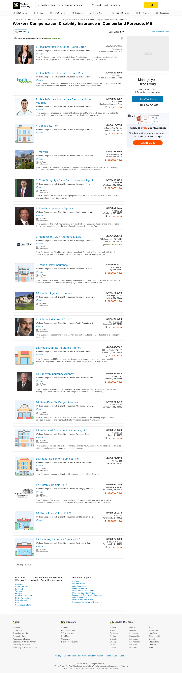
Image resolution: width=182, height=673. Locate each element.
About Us (17, 627)
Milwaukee (153, 630)
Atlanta (113, 627)
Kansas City (134, 636)
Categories (65, 639)
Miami (151, 627)
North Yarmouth (22, 598)
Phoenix (152, 645)
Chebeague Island (23, 605)
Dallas (112, 645)
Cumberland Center (23, 596)
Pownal (18, 603)
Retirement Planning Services (88, 462)
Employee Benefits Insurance (72, 19)
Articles (64, 627)
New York (153, 633)
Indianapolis (134, 633)
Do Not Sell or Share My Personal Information (83, 656)
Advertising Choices (21, 639)
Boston (113, 636)
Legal (122, 656)
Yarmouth (19, 591)
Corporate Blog (19, 636)
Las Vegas (133, 639)
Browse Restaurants (69, 642)
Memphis (133, 647)
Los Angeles (134, 642)
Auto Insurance (82, 378)
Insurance (52, 19)
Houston (132, 630)
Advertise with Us (20, 633)
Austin (112, 630)
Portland (18, 584)
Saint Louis (154, 647)
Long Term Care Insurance (84, 591)
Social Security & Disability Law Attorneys (94, 323)
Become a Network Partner (24, 642)
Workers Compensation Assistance (91, 156)
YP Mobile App (67, 633)
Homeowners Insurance (86, 212)
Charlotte (113, 639)
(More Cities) (128, 622)
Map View (22, 32)
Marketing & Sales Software (25, 647)
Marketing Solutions (21, 645)
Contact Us (17, 630)
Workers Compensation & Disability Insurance (55, 50)
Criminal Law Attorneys (95, 129)
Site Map (65, 636)
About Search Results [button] (160, 32)
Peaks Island (21, 600)
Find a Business (68, 630)
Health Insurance (79, 588)
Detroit (132, 627)
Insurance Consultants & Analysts (90, 50)
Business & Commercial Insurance (91, 543)
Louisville (133, 645)
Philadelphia (154, 642)
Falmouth (19, 589)
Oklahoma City (155, 636)
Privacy (58, 656)
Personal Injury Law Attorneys (85, 593)
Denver (113, 647)
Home (15, 19)
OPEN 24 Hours (52, 38)
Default (117, 32)
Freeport (18, 593)
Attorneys (80, 129)
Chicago (113, 642)
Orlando (152, 639)
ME (22, 19)
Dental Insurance (79, 597)
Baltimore (114, 633)
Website (39, 54)
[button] (163, 5)
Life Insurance (78, 584)
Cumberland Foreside (36, 19)
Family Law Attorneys (94, 406)
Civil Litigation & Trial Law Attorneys (91, 517)
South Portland (21, 587)
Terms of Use (111, 656)
